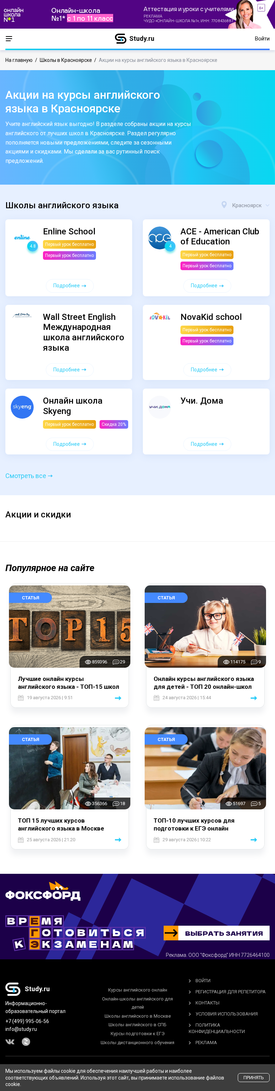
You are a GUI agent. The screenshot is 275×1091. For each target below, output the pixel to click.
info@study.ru (21, 1029)
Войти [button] (262, 38)
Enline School (69, 232)
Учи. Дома (201, 401)
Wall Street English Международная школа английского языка (83, 332)
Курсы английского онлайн (137, 990)
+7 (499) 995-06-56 (27, 1021)
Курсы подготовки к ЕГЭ (138, 1033)
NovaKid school (211, 317)
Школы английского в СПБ (137, 1024)
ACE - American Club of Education (219, 237)
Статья (30, 597)
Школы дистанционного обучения (137, 1042)
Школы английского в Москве (138, 1016)
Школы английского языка (62, 205)
